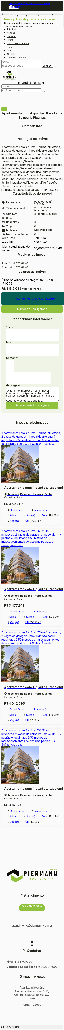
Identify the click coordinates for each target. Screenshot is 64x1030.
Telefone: (12, 357)
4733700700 (23, 961)
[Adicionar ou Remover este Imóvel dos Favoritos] (57, 436)
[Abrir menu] (1, 24)
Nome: (10, 326)
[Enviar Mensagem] (43, 91)
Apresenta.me (10, 1027)
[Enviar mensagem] (55, 66)
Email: (9, 342)
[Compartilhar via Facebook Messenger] (32, 134)
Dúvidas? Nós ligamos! (32, 309)
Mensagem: (13, 385)
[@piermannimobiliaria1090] (32, 941)
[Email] (32, 944)
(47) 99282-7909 (46, 967)
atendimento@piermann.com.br (32, 925)
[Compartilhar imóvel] (4, 109)
